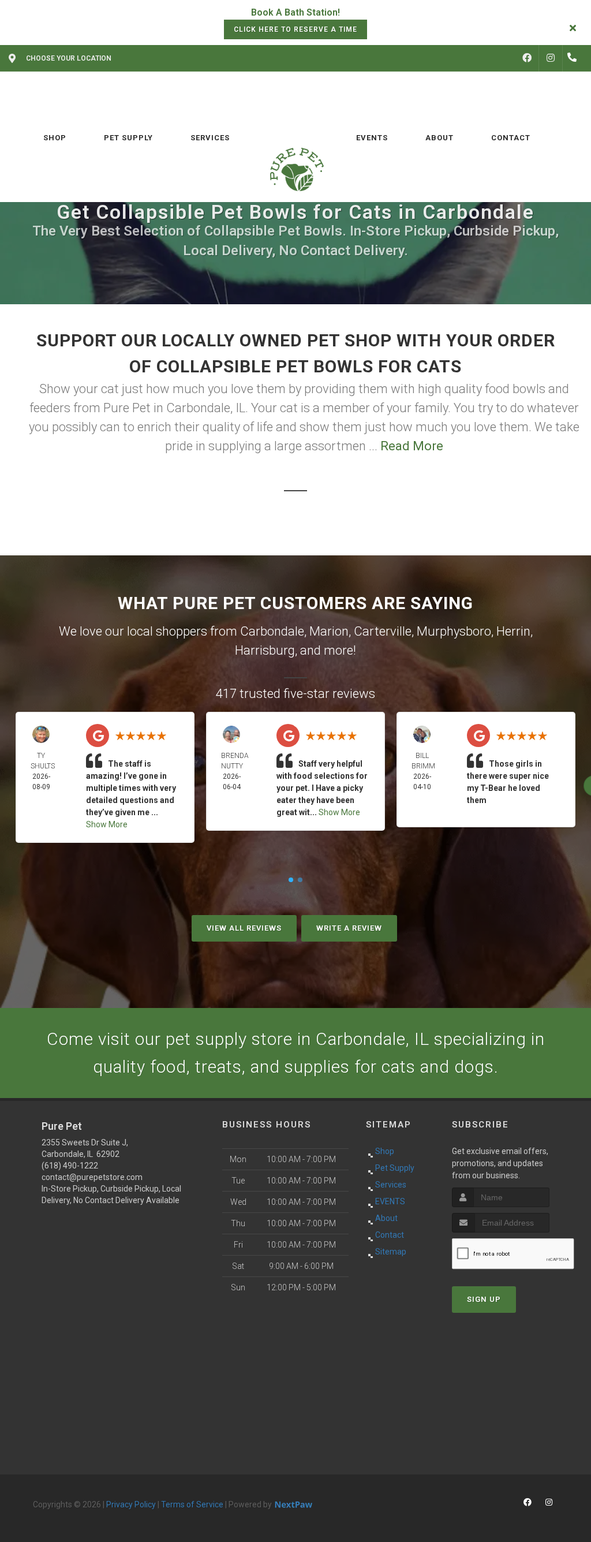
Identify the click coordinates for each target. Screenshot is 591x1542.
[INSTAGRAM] (550, 58)
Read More (411, 446)
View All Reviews (244, 928)
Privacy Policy (131, 1504)
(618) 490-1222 (70, 1165)
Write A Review (349, 928)
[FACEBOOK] (526, 58)
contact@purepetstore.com (92, 1177)
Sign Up (484, 1299)
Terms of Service (192, 1504)
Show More (107, 824)
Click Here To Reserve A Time (295, 29)
